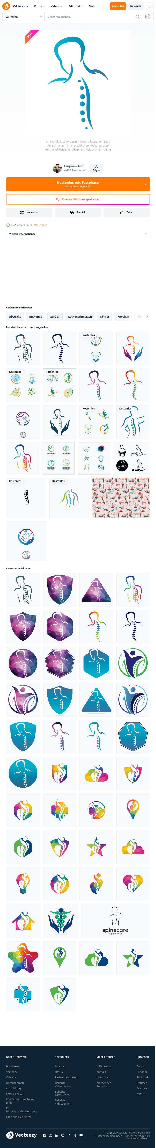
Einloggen (136, 6)
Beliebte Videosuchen (63, 1102)
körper (104, 316)
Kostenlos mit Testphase (78, 184)
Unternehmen (15, 1083)
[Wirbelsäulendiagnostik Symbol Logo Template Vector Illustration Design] (69, 498)
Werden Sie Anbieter (103, 1084)
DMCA (59, 1072)
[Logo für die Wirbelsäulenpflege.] (23, 348)
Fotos (38, 6)
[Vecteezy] (6, 6)
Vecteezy (11, 1072)
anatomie (35, 316)
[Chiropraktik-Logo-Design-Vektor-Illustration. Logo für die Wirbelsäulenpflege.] (59, 348)
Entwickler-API (15, 1094)
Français (139, 1088)
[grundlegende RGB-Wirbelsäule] (133, 422)
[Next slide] (141, 316)
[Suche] (137, 16)
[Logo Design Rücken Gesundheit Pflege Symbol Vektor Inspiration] (115, 920)
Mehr (92, 6)
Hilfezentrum (104, 1066)
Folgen (96, 170)
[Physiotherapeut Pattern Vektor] (121, 498)
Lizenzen (60, 1066)
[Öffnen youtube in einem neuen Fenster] (81, 1135)
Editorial (74, 6)
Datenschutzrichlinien (135, 1135)
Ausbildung (13, 1088)
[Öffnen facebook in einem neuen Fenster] (44, 1135)
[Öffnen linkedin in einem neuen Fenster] (56, 1135)
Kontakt (101, 1072)
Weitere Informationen (22, 234)
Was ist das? (40, 225)
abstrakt (15, 316)
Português (140, 1077)
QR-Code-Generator (18, 1117)
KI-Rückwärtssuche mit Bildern (20, 1101)
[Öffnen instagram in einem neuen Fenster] (50, 1135)
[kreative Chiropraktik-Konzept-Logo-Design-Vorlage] (23, 422)
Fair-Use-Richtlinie (133, 1138)
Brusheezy (12, 1066)
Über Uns (102, 1077)
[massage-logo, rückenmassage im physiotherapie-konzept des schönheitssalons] (131, 458)
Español (139, 1072)
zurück (55, 316)
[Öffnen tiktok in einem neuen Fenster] (68, 1135)
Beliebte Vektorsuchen (63, 1084)
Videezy (11, 1077)
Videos (55, 6)
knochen (123, 316)
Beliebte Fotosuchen (62, 1093)
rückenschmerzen (80, 316)
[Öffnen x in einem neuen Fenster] (74, 1135)
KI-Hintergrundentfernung (21, 1109)
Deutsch (139, 1083)
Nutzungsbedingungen (106, 1135)
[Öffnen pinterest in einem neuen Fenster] (62, 1135)
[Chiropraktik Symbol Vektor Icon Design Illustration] (96, 348)
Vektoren (19, 6)
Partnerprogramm (66, 1077)
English (138, 1066)
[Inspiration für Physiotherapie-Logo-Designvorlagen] (58, 458)
